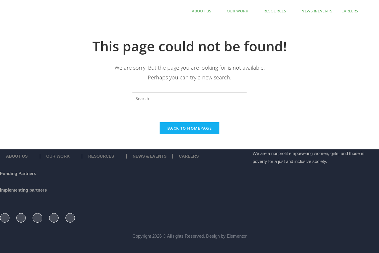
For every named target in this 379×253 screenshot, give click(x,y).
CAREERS (189, 156)
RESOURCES (101, 156)
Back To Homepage (189, 128)
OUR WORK (58, 156)
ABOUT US (17, 156)
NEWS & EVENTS (149, 156)
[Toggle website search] (369, 11)
